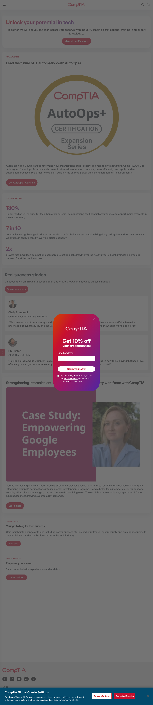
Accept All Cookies (125, 696)
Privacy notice (71, 378)
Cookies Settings (102, 696)
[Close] (148, 696)
